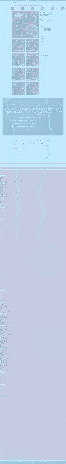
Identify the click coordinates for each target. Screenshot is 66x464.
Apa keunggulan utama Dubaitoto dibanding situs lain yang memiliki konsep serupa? (24, 126)
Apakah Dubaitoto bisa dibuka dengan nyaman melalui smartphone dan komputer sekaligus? (25, 123)
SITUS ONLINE (16, 148)
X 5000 (42, 43)
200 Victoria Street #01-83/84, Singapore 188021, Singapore (11, 192)
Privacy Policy (31, 148)
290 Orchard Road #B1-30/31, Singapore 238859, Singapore (11, 393)
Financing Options (24, 147)
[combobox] (37, 3)
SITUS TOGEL (44, 5)
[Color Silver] (44, 26)
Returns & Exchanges (31, 144)
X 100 (41, 45)
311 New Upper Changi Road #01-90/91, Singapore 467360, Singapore (12, 181)
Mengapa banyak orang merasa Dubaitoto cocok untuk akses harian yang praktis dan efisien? (25, 129)
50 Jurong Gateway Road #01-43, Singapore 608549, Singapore (11, 334)
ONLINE (16, 144)
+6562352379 (5, 300)
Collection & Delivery (31, 143)
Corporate (23, 143)
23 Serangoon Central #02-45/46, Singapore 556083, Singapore (12, 358)
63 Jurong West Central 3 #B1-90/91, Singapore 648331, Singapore (12, 346)
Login (20, 462)
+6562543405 (5, 323)
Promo (7, 462)
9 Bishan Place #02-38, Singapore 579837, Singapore (10, 322)
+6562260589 (5, 453)
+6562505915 (5, 193)
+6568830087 (5, 335)
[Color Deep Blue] (42, 26)
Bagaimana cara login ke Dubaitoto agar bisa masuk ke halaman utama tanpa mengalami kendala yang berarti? (27, 120)
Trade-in (23, 148)
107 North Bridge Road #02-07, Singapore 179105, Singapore (11, 287)
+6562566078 (5, 347)
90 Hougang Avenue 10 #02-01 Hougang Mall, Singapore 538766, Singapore (13, 311)
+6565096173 (5, 359)
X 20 (41, 50)
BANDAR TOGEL (49, 5)
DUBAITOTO (13, 5)
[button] (13, 5)
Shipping (44, 20)
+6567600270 (5, 205)
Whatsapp (46, 462)
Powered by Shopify (50, 158)
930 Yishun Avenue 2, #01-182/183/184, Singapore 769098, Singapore (12, 370)
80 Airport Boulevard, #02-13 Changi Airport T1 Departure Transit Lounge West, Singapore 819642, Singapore (18, 216)
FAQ (29, 147)
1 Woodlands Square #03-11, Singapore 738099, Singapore (11, 204)
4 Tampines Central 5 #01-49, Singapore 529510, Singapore (11, 452)
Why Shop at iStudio (39, 144)
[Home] (14, 3)
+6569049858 (5, 382)
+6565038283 (5, 288)
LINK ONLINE (16, 147)
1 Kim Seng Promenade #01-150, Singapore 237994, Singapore (11, 299)
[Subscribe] (24, 157)
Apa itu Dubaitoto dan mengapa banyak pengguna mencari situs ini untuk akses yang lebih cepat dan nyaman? (27, 117)
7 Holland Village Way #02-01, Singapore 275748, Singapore (11, 381)
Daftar (33, 462)
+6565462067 (5, 217)
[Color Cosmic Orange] (41, 26)
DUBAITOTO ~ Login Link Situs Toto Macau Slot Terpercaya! (33, 0)
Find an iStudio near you (40, 143)
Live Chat (59, 462)
